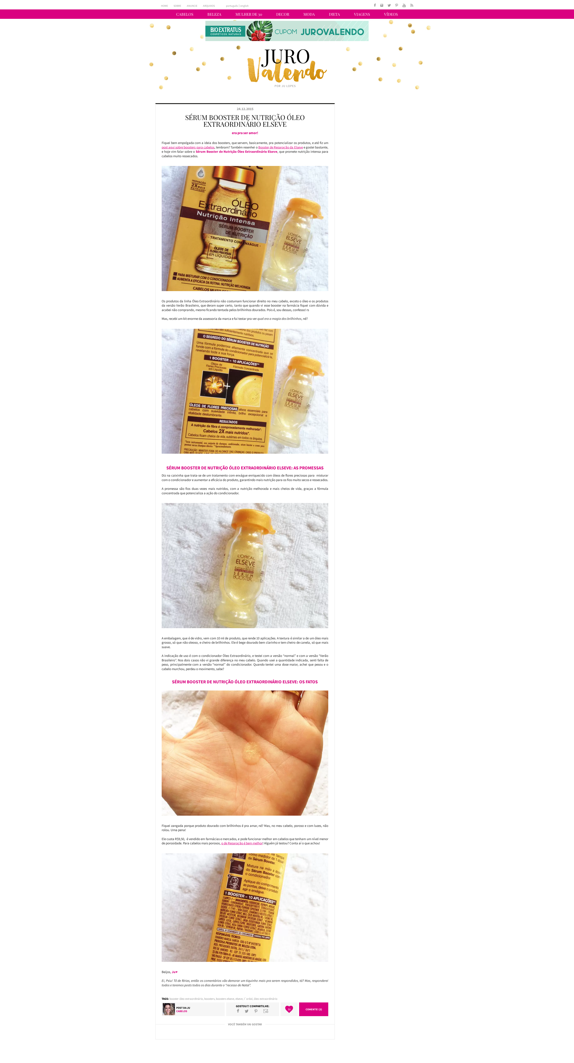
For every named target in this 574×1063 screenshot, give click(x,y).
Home (164, 5)
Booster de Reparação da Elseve (280, 147)
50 (289, 1009)
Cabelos (184, 14)
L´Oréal (248, 999)
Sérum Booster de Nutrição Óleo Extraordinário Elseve (245, 121)
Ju (188, 1007)
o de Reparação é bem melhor (242, 843)
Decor (282, 14)
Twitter (246, 1011)
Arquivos (209, 5)
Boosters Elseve (225, 999)
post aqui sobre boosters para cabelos (188, 147)
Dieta (334, 14)
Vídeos (391, 14)
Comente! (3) (314, 1009)
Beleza (214, 14)
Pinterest (255, 1011)
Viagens (362, 14)
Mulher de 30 (248, 14)
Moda (309, 14)
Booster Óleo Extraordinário (186, 999)
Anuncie (192, 5)
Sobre (177, 5)
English (244, 5)
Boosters (209, 999)
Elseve (239, 999)
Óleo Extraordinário (265, 999)
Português (232, 5)
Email (265, 1011)
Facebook (238, 1011)
